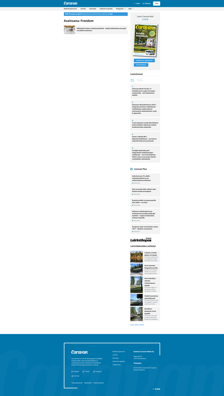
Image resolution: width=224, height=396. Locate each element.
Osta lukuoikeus (141, 65)
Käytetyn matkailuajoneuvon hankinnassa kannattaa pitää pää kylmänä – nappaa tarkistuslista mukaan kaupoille (143, 214)
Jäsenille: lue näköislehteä (144, 60)
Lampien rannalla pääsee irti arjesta (150, 254)
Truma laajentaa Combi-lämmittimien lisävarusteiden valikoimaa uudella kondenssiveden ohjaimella (145, 125)
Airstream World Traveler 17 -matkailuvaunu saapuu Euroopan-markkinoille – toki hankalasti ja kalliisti (144, 92)
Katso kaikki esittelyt (137, 325)
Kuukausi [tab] (140, 80)
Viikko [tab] (132, 80)
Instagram (99, 371)
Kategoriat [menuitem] (119, 9)
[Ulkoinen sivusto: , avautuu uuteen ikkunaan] (145, 40)
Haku (138, 3)
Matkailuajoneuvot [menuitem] (70, 9)
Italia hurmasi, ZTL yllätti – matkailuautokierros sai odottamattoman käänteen (141, 178)
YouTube (76, 376)
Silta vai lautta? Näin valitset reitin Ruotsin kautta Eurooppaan (144, 190)
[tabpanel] (145, 123)
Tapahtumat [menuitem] (117, 365)
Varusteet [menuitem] (92, 9)
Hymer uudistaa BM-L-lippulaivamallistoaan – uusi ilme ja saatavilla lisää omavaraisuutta (144, 139)
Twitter (87, 371)
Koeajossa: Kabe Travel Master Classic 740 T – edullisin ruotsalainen (145, 228)
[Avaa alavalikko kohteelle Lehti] (133, 8)
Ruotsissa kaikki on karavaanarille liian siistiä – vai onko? (144, 201)
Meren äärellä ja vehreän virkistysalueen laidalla (149, 281)
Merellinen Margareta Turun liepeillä (150, 311)
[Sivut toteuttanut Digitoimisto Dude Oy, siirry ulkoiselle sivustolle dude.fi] (156, 389)
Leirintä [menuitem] (83, 9)
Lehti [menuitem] (130, 9)
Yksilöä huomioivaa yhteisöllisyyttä (151, 297)
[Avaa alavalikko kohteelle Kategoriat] (125, 8)
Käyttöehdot (88, 383)
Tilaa (156, 3)
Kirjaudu (147, 3)
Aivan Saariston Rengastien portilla (151, 267)
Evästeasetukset (99, 383)
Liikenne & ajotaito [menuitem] (106, 9)
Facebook (76, 371)
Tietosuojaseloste (77, 383)
